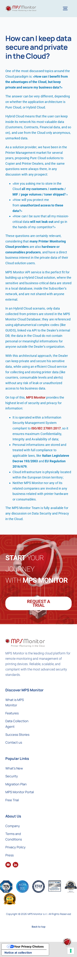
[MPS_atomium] (67, 939)
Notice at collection (18, 952)
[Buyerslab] (54, 882)
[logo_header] (20, 7)
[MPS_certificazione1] (6, 882)
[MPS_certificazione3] (38, 882)
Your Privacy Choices (29, 946)
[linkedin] (15, 864)
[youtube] (8, 864)
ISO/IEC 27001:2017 (46, 428)
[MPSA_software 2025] (10, 894)
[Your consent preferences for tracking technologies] (70, 950)
